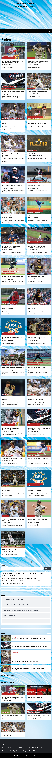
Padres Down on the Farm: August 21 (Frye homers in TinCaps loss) (38, 216)
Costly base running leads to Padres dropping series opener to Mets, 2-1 (36, 338)
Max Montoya (36, 698)
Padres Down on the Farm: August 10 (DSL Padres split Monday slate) (38, 489)
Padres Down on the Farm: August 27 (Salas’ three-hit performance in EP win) (13, 62)
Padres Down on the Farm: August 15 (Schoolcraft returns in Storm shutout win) (38, 368)
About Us (4, 748)
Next (33, 562)
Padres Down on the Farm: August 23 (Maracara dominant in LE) (36, 186)
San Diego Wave (39, 748)
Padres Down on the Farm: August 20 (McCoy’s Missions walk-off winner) (36, 246)
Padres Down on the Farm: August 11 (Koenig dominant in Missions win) (38, 459)
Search (3, 565)
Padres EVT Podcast (34, 751)
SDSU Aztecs (22, 748)
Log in (3, 744)
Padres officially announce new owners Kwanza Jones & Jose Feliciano (37, 154)
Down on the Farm (5, 56)
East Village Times (25, 3)
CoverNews (31, 755)
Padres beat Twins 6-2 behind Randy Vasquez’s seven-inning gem (11, 246)
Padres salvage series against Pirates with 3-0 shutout (25, 655)
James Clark (36, 64)
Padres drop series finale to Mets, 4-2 (37, 276)
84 (30, 562)
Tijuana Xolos (5, 751)
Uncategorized (40, 693)
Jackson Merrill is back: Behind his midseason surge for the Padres (36, 398)
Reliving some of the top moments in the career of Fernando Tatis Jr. (38, 62)
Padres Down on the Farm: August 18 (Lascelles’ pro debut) (11, 307)
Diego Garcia (10, 64)
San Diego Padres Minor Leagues (8, 57)
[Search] (49, 31)
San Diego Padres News (32, 150)
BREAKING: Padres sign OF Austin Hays (11, 549)
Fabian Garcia (35, 93)
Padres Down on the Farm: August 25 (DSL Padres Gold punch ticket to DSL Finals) (38, 122)
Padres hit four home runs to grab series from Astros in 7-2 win (37, 520)
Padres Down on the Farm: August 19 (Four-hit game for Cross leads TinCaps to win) (12, 277)
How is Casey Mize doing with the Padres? (38, 91)
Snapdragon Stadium (32, 693)
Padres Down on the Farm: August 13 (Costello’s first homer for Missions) (11, 429)
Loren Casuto (10, 370)
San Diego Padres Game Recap (16, 118)
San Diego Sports (38, 692)
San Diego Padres (13, 56)
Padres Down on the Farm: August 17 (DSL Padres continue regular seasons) (12, 338)
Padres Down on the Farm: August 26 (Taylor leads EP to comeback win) (13, 92)
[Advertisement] (26, 19)
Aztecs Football (31, 692)
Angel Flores (10, 156)
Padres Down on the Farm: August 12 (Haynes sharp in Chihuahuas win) (39, 429)
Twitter (3, 679)
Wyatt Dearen (10, 218)
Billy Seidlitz (10, 188)
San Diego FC (30, 748)
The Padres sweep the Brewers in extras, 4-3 (13, 458)
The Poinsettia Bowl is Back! (9, 576)
